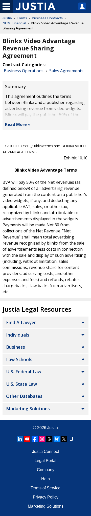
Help (45, 479)
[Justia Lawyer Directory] (71, 439)
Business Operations (23, 70)
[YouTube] (27, 439)
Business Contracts (47, 18)
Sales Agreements (66, 70)
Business (15, 347)
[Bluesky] (57, 439)
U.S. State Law (21, 384)
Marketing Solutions (28, 409)
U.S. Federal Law (23, 371)
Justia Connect (45, 451)
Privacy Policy (45, 497)
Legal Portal (45, 460)
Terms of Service (45, 488)
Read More (16, 124)
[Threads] (49, 439)
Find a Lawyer (21, 322)
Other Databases (24, 396)
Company (45, 470)
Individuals (17, 335)
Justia (7, 18)
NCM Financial (14, 23)
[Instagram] (42, 439)
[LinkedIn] (20, 439)
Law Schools (19, 359)
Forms (22, 18)
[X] (64, 439)
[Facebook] (35, 439)
